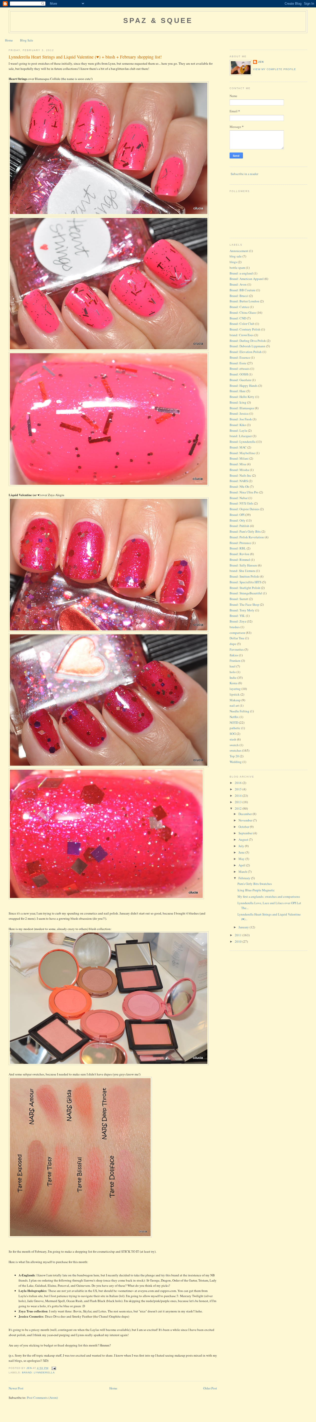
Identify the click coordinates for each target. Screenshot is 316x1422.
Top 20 (234, 756)
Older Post (210, 1388)
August (243, 839)
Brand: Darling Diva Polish (248, 340)
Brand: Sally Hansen (243, 565)
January (244, 927)
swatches (235, 750)
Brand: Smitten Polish (244, 576)
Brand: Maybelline (242, 453)
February (244, 878)
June (241, 852)
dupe (233, 644)
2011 (238, 935)
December (245, 814)
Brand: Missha (239, 470)
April (242, 865)
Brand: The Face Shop (244, 604)
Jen (261, 61)
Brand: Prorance (240, 543)
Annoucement (239, 251)
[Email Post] (53, 1368)
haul (233, 666)
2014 (238, 795)
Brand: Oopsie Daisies (244, 509)
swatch (234, 745)
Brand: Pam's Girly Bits (245, 531)
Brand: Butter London (244, 301)
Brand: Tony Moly (242, 610)
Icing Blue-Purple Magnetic (256, 890)
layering (235, 688)
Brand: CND (238, 318)
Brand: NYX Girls (241, 503)
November (245, 820)
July (241, 846)
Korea (233, 683)
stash (233, 739)
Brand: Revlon (239, 554)
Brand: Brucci (239, 295)
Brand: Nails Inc (240, 475)
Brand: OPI (237, 514)
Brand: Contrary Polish (245, 329)
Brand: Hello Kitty (242, 396)
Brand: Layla (238, 430)
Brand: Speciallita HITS (245, 582)
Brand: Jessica (239, 413)
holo (233, 672)
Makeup (235, 700)
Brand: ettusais (240, 368)
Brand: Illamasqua (242, 408)
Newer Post (16, 1388)
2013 (238, 802)
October (244, 826)
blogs (233, 262)
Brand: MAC (238, 447)
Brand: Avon (238, 284)
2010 (238, 941)
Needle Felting (239, 711)
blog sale (236, 256)
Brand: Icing (238, 402)
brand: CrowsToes (242, 335)
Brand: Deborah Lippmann (247, 346)
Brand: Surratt (239, 599)
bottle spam (237, 267)
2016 (238, 782)
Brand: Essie (238, 363)
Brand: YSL (237, 615)
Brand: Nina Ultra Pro (244, 492)
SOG (233, 733)
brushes (235, 627)
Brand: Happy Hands (243, 385)
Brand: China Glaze (243, 312)
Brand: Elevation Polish (246, 352)
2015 (238, 789)
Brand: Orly (237, 520)
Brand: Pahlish (239, 526)
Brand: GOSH (239, 374)
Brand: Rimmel (240, 559)
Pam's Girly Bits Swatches (254, 883)
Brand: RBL (238, 548)
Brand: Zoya (238, 621)
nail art (234, 705)
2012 (238, 808)
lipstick (235, 694)
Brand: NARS (239, 481)
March (243, 871)
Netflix (234, 717)
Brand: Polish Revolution (247, 537)
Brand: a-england (241, 273)
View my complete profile (274, 69)
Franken (235, 660)
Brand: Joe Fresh (241, 419)
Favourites (237, 649)
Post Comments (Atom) (42, 1397)
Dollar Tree (237, 638)
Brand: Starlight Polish (245, 587)
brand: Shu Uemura (242, 570)
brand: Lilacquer (241, 436)
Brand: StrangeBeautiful (246, 593)
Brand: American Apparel (247, 278)
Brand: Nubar (239, 498)
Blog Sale (26, 40)
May (241, 859)
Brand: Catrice (239, 307)
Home (9, 40)
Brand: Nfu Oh (239, 486)
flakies (234, 655)
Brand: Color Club (242, 323)
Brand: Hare (238, 391)
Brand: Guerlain (240, 380)
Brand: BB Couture (243, 290)
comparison (237, 632)
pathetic (235, 728)
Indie (233, 677)
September (245, 833)
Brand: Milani (239, 458)
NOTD (234, 722)
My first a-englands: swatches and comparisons (268, 896)
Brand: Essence (240, 357)
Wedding (236, 762)
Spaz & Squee (158, 20)
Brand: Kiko (238, 425)
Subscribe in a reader (244, 174)
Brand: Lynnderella (38, 1372)
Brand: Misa (238, 464)
